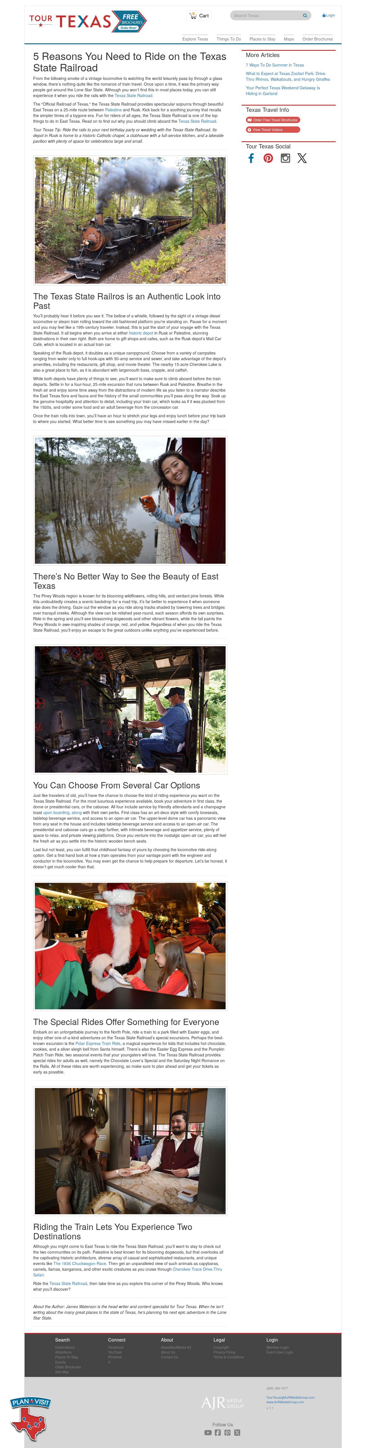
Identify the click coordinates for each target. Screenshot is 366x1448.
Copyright (221, 1347)
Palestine (113, 109)
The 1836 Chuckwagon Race (79, 1263)
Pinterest (115, 1356)
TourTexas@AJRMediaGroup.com (290, 1397)
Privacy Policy (224, 1352)
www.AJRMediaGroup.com (285, 1401)
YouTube (115, 1352)
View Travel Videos (267, 129)
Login (330, 15)
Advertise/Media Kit (176, 1347)
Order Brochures (68, 1366)
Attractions (63, 1352)
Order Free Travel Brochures (274, 119)
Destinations (65, 1347)
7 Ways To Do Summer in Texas (275, 65)
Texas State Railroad (197, 121)
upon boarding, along (62, 812)
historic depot (141, 333)
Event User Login (279, 1352)
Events (60, 1362)
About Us (168, 1352)
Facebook (116, 1347)
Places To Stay (66, 1356)
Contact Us (169, 1356)
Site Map (62, 1371)
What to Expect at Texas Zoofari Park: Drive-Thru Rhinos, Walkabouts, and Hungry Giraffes (288, 76)
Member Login (277, 1347)
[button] (195, 39)
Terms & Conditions (229, 1356)
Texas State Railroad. (134, 95)
